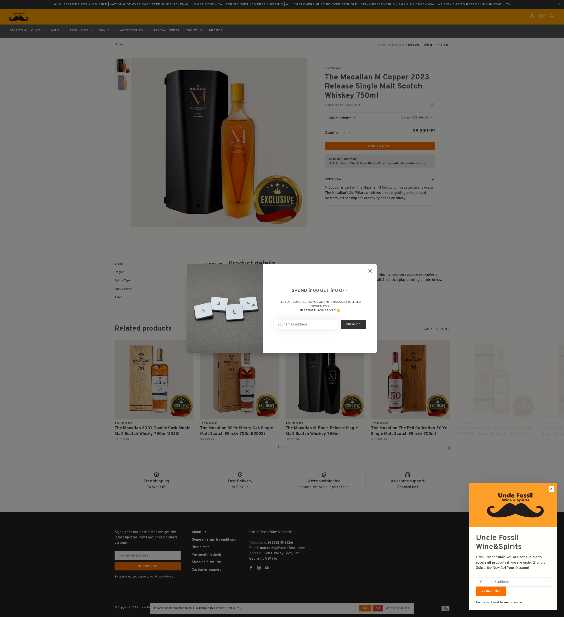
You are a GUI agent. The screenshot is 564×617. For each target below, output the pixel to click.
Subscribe (491, 591)
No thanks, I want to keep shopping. (500, 602)
